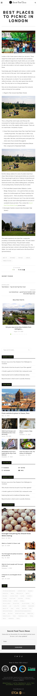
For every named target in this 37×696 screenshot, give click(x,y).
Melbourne (31, 606)
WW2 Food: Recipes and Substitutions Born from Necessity (8, 432)
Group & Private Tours (19, 684)
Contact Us (28, 684)
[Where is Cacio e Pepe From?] (27, 423)
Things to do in (7, 260)
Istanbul (22, 601)
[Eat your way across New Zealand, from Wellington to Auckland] (18, 314)
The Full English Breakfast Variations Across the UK (12, 554)
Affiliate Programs (7, 683)
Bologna (5, 596)
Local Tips (15, 683)
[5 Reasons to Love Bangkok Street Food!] (30, 577)
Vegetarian (11, 618)
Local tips (16, 606)
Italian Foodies (25, 603)
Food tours (12, 598)
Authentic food (21, 591)
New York (24, 608)
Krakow (5, 606)
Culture (22, 596)
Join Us (28, 683)
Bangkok (30, 591)
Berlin (12, 593)
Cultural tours (14, 596)
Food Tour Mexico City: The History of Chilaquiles (27, 452)
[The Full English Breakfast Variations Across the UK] (30, 556)
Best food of (20, 593)
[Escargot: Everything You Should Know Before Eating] (18, 520)
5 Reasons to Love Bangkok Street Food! (11, 575)
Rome (4, 613)
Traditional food (22, 616)
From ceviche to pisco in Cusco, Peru (15, 413)
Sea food (10, 613)
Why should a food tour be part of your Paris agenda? (16, 367)
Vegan (4, 618)
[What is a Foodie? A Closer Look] (30, 546)
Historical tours (7, 601)
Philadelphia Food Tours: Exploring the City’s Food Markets (9, 453)
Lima (10, 606)
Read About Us (22, 683)
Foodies (5, 598)
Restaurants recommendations (23, 611)
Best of (5, 258)
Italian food (16, 603)
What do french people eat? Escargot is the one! (12, 565)
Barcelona (5, 593)
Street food (30, 613)
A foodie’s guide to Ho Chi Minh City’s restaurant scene (17, 371)
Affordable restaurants (9, 591)
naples (17, 608)
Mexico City (5, 608)
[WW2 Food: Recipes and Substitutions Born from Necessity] (9, 423)
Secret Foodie (7, 276)
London (28, 258)
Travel (31, 616)
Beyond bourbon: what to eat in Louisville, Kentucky (16, 378)
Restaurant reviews (7, 611)
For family (12, 258)
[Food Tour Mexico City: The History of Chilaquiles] (27, 444)
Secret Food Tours (20, 613)
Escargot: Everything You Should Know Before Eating (16, 535)
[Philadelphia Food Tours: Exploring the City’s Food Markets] (9, 444)
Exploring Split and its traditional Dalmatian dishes (15, 375)
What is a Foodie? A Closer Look (11, 543)
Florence (29, 596)
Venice (18, 618)
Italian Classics (6, 603)
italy (33, 603)
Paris (30, 608)
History (15, 601)
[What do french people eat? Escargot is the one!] (30, 566)
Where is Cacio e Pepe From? (26, 431)
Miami (12, 608)
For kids (20, 258)
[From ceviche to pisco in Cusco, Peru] (18, 400)
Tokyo (14, 616)
